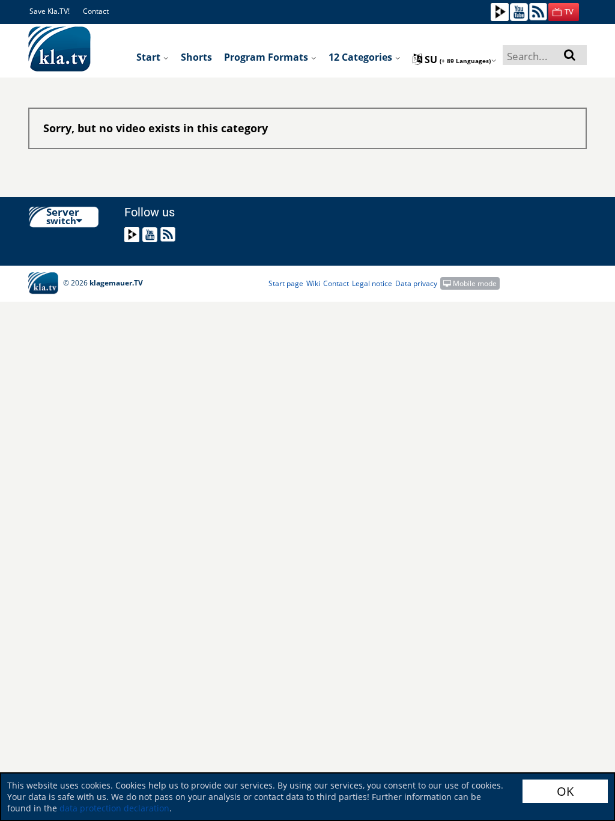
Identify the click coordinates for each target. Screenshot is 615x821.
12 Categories (362, 57)
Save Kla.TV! (49, 11)
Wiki (313, 283)
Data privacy (416, 283)
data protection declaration (114, 808)
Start (149, 57)
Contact (96, 11)
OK (565, 791)
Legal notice (372, 283)
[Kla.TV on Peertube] (500, 11)
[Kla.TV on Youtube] (519, 11)
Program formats (267, 57)
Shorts (196, 57)
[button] (563, 12)
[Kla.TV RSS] (538, 11)
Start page (285, 283)
